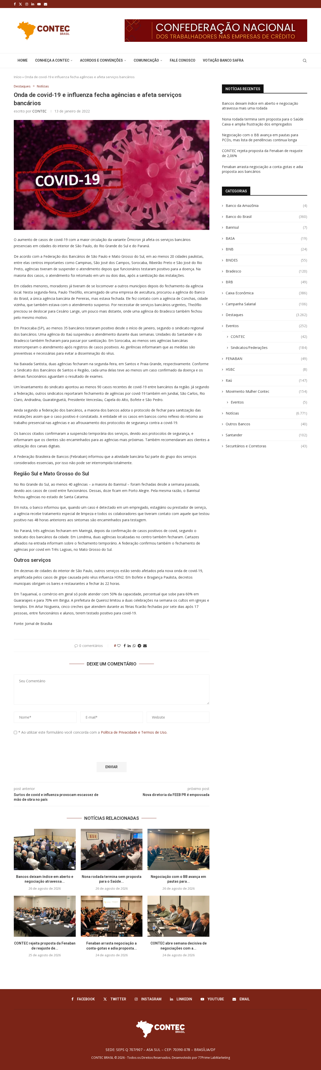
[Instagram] (26, 4)
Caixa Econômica (266, 293)
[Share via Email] (145, 645)
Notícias (266, 413)
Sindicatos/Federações (269, 347)
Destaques (266, 314)
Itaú (266, 380)
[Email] (45, 4)
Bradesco (266, 271)
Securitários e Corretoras (266, 446)
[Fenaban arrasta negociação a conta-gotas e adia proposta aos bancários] (112, 916)
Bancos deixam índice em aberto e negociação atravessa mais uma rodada (260, 106)
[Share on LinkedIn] (129, 645)
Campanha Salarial (266, 304)
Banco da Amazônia (266, 205)
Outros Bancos (266, 424)
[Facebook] (15, 4)
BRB (266, 282)
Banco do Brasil (266, 216)
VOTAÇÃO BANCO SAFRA (223, 60)
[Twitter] (20, 4)
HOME (23, 60)
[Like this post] (119, 645)
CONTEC (39, 111)
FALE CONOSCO (182, 60)
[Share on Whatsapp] (134, 645)
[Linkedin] (32, 4)
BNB (266, 249)
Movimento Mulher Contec (266, 391)
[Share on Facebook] (125, 645)
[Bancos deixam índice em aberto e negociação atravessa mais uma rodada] (45, 849)
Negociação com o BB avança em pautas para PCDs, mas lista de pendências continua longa (260, 137)
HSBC (266, 369)
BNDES (266, 260)
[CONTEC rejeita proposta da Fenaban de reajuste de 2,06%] (45, 916)
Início (18, 77)
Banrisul (266, 227)
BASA (266, 238)
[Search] (304, 60)
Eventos (266, 325)
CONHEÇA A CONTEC (52, 60)
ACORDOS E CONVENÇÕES (101, 60)
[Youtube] (39, 4)
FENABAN (266, 358)
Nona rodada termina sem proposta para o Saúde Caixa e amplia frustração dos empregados (262, 121)
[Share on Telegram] (139, 645)
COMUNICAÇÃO (146, 60)
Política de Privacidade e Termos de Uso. (134, 732)
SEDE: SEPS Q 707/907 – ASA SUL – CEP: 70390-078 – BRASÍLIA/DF (160, 1049)
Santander (266, 435)
